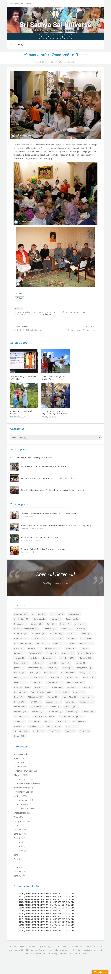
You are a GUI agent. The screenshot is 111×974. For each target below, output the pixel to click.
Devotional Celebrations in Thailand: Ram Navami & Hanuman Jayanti (52, 490)
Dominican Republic (81, 643)
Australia (57, 614)
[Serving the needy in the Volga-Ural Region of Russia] (61, 395)
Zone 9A (17, 871)
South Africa (37, 707)
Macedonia (67, 672)
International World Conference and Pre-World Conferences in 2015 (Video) (56, 525)
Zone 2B (54, 731)
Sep (59, 896)
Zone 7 (84, 731)
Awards (17, 758)
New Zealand (74, 682)
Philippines (35, 697)
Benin (51, 624)
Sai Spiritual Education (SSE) (28, 783)
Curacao (85, 638)
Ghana (51, 653)
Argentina (38, 614)
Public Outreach (20, 787)
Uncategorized (20, 813)
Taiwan (72, 711)
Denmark (42, 643)
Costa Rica (39, 638)
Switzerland (54, 711)
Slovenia (19, 707)
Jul (51, 893)
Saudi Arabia (53, 702)
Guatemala (84, 653)
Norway (72, 687)
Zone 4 (17, 842)
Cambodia (20, 633)
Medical (19, 804)
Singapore (86, 702)
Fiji (83, 648)
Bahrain (55, 619)
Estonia (69, 648)
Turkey (18, 721)
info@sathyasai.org (21, 314)
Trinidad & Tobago (43, 716)
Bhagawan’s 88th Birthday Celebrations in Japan (43, 549)
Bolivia (64, 624)
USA (18, 726)
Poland (52, 697)
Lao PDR (19, 672)
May (43, 893)
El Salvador (52, 648)
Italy (65, 663)
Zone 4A (19, 846)
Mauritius (38, 677)
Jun (47, 893)
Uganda (34, 721)
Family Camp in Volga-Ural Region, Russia (53, 377)
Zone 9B (17, 875)
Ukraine (62, 721)
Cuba (71, 638)
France (18, 653)
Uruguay (78, 721)
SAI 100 (35, 702)
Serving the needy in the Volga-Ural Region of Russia (54, 412)
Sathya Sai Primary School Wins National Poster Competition (48, 513)
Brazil (65, 629)
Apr (39, 893)
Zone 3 (17, 838)
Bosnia (79, 624)
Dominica (58, 643)
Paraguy (78, 692)
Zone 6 (69, 731)
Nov (68, 896)
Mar (34, 893)
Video (41, 528)
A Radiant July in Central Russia (21, 412)
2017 (21, 919)
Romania (87, 697)
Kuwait (67, 668)
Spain (55, 707)
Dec (72, 896)
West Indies (20, 731)
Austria (73, 614)
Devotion (55, 62)
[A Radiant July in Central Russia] (30, 395)
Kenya (52, 668)
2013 (21, 930)
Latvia (34, 672)
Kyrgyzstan (84, 668)
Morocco (88, 677)
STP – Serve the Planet (26, 808)
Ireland (37, 663)
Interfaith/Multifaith (24, 771)
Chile (71, 633)
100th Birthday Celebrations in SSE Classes (23, 377)
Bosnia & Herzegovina (26, 629)
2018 (21, 916)
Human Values (22, 779)
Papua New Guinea (41, 692)
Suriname (20, 711)
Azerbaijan (21, 619)
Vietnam (71, 726)
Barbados (72, 619)
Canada (56, 633)
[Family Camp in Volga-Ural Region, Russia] (61, 361)
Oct (64, 896)
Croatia (56, 638)
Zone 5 (31, 552)
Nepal (35, 682)
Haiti (33, 658)
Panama (19, 692)
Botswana (49, 629)
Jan (26, 893)
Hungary (85, 658)
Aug (55, 893)
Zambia (38, 731)
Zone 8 (71, 62)
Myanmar (19, 682)
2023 (21, 902)
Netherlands (53, 682)
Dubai (18, 648)
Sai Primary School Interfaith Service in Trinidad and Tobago (48, 478)
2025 (21, 896)
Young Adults (19, 821)
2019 (21, 913)
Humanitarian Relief (24, 800)
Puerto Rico (69, 697)
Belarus (19, 624)
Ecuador (34, 648)
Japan (18, 668)
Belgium (36, 624)
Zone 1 (31, 517)
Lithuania (49, 672)
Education (24, 517)
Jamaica (80, 663)
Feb (30, 893)
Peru (18, 697)
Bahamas (39, 619)
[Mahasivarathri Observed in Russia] (55, 105)
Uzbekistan (35, 726)
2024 (21, 899)
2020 (21, 910)
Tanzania (88, 711)
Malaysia (20, 677)
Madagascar (86, 672)
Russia (18, 308)
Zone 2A (17, 829)
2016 (21, 922)
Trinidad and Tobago (71, 716)
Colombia (20, 638)
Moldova (71, 677)
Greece (67, 653)
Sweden (37, 711)
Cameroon (38, 633)
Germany (35, 653)
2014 (21, 927)
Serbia (70, 702)
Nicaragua (40, 687)
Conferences (25, 528)
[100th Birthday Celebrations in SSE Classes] (30, 361)
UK (48, 721)
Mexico (55, 677)
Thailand (20, 716)
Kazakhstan (35, 668)
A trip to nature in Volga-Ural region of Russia (31, 457)
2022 (21, 905)
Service (63, 62)
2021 (21, 907)
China (85, 633)
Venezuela (53, 726)
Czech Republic (22, 643)
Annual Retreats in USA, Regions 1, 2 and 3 (40, 537)
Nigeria (57, 687)
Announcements (21, 754)
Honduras (48, 658)
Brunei (80, 629)
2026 (21, 893)
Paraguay (62, 692)
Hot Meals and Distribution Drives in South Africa (43, 466)
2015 (21, 924)
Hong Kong (67, 658)
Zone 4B (19, 850)
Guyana (19, 658)
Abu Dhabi (20, 614)
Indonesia (20, 663)
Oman (87, 687)
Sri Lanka (70, 707)
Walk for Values (22, 792)
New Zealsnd (21, 687)
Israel (52, 663)
